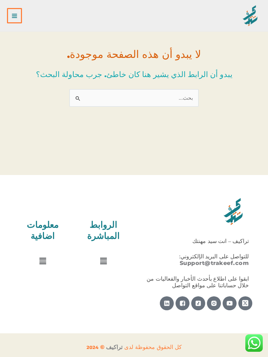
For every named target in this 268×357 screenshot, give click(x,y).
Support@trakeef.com (214, 263)
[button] (104, 261)
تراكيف (114, 347)
